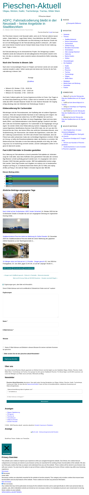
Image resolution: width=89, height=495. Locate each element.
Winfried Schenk (19, 30)
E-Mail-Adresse (8, 330)
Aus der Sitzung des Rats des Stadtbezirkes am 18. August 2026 (73, 98)
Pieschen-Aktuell (32, 5)
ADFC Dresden (7, 268)
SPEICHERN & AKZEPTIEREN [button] (12, 492)
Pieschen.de (10, 416)
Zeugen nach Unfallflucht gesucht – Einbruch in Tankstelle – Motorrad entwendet (27, 276)
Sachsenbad (69, 43)
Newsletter (67, 85)
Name (5, 321)
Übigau (67, 76)
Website (5, 338)
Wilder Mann (69, 78)
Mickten (67, 68)
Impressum (43, 425)
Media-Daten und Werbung (72, 83)
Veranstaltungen (69, 61)
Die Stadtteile (68, 63)
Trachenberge (69, 74)
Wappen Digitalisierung (13, 412)
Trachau (67, 72)
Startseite (66, 34)
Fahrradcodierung (18, 268)
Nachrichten (29, 30)
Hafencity (68, 54)
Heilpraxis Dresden (12, 419)
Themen (66, 36)
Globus (67, 58)
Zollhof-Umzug (69, 45)
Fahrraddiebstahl (29, 268)
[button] (9, 176)
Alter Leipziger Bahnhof (72, 52)
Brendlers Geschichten (72, 47)
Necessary (6, 473)
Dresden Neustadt (12, 421)
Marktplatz (67, 81)
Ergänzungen (7, 292)
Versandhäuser (11, 418)
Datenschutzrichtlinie (33, 384)
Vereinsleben (69, 50)
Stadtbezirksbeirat (70, 39)
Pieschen (68, 70)
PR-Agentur (10, 414)
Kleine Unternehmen (71, 41)
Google (50, 32)
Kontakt (37, 425)
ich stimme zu (13, 391)
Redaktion (50, 425)
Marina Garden (69, 56)
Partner (66, 87)
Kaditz (67, 66)
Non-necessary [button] (6, 481)
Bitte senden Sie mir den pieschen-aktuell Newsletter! (21, 353)
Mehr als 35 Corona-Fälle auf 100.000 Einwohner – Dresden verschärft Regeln (34, 278)
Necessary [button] (5, 471)
